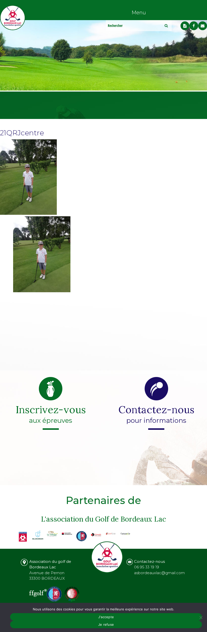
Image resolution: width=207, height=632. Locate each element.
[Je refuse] (200, 617)
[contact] (202, 25)
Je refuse (106, 624)
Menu (139, 13)
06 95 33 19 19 (146, 567)
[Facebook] (193, 25)
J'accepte (106, 617)
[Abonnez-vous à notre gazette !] (184, 25)
